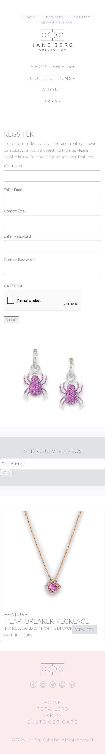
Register (55, 17)
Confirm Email (15, 211)
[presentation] (42, 301)
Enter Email (13, 189)
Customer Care (52, 722)
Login (30, 17)
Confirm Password (19, 259)
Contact (82, 17)
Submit (11, 319)
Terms (52, 715)
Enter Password (17, 236)
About (52, 89)
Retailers (52, 709)
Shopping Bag (59, 22)
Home (52, 702)
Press (52, 101)
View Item (84, 629)
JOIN (6, 472)
